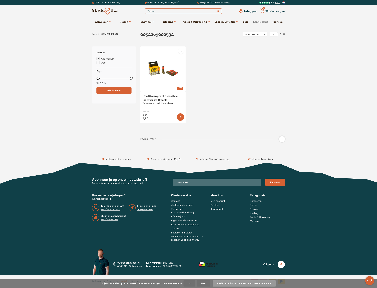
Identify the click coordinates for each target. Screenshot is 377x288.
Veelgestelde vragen (182, 205)
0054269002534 (109, 34)
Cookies (175, 228)
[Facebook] (281, 264)
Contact (175, 200)
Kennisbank (260, 21)
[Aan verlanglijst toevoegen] (181, 51)
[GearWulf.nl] (109, 11)
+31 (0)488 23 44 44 (110, 209)
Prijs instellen (114, 90)
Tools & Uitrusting (195, 21)
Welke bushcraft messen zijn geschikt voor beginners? (187, 238)
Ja (189, 283)
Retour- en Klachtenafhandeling (182, 211)
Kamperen (101, 21)
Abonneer (275, 182)
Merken (277, 21)
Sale (245, 21)
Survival (146, 21)
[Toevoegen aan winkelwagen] (180, 117)
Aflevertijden (178, 216)
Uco (103, 62)
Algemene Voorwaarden (184, 220)
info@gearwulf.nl (145, 209)
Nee (203, 283)
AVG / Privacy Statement (185, 224)
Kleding (168, 21)
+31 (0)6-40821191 (109, 219)
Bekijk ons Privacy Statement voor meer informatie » (244, 283)
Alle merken (107, 58)
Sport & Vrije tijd (225, 21)
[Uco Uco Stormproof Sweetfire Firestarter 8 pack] (163, 69)
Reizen (124, 21)
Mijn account (217, 200)
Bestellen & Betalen (181, 232)
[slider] (98, 78)
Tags (94, 34)
